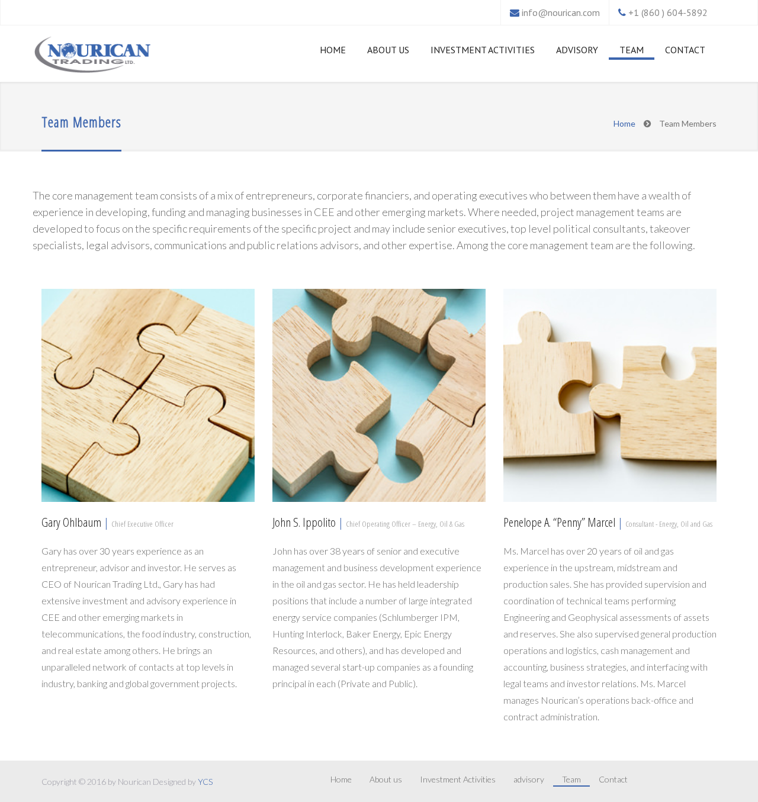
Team (631, 50)
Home (333, 50)
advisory (577, 50)
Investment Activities (483, 50)
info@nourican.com (561, 12)
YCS (205, 782)
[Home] (92, 56)
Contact (685, 50)
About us (388, 50)
